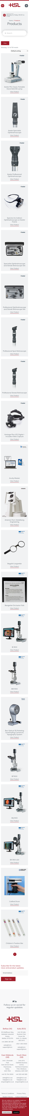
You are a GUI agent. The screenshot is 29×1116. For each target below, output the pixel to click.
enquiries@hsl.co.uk (7, 1082)
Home (11, 20)
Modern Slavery (8, 1097)
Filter (5, 43)
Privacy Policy (21, 1093)
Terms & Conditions (7, 1093)
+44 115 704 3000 (7, 1074)
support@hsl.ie (7, 1047)
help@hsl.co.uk (7, 1080)
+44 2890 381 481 (7, 1042)
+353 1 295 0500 (21, 1044)
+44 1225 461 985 (21, 1074)
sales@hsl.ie (7, 1045)
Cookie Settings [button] (7, 1112)
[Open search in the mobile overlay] (14, 33)
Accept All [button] (16, 1112)
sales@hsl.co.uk (7, 1078)
